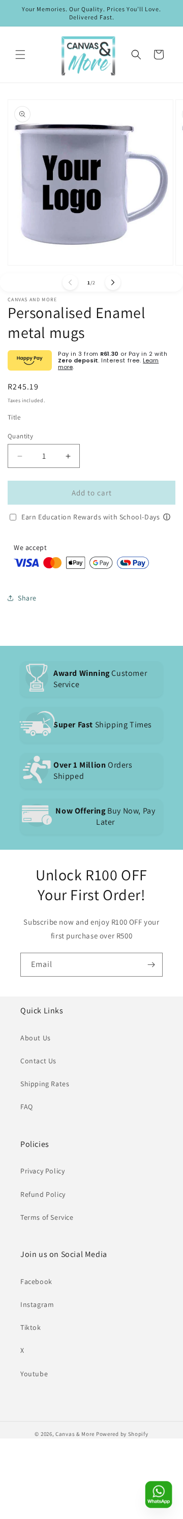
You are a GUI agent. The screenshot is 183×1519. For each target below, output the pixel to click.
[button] (20, 54)
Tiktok (30, 1327)
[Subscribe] (151, 965)
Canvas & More (75, 1433)
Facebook (36, 1281)
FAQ (26, 1106)
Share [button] (27, 598)
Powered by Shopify (122, 1433)
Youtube (34, 1373)
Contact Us (38, 1060)
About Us (35, 1037)
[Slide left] (70, 282)
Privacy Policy (42, 1170)
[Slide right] (112, 282)
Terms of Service (47, 1217)
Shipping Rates (44, 1083)
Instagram (37, 1304)
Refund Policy (43, 1194)
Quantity (20, 436)
